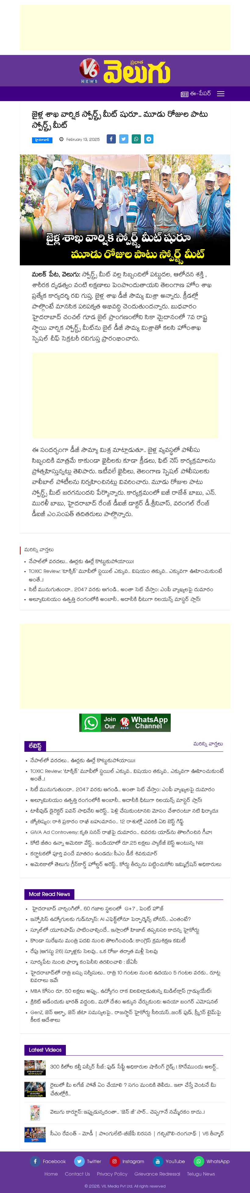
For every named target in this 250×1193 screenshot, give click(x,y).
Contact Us (77, 1174)
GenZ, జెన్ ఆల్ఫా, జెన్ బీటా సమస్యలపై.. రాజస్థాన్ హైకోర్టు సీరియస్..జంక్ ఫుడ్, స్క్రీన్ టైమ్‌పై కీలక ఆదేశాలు (125, 1017)
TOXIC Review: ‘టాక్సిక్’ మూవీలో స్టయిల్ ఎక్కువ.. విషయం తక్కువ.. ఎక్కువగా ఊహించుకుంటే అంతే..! (125, 576)
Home (51, 1174)
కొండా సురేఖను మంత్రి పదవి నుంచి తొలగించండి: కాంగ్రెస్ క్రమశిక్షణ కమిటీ (108, 941)
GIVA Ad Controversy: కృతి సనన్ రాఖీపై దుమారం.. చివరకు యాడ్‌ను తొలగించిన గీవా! (121, 833)
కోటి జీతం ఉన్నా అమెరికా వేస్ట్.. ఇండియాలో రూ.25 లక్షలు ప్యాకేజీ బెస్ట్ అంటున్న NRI (116, 843)
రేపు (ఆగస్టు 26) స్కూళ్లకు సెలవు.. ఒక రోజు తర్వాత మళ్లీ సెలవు (94, 952)
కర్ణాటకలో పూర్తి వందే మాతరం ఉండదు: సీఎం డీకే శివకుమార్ (94, 854)
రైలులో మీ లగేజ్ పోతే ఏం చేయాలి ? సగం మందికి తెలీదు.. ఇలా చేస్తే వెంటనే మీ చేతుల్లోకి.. (133, 1090)
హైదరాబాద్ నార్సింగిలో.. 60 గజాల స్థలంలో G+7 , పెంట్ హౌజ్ (97, 909)
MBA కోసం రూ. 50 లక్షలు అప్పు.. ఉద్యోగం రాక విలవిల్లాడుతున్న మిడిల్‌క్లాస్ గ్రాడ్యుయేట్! (121, 991)
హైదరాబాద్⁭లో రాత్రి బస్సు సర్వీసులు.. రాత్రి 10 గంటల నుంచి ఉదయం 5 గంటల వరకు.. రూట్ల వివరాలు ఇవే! (125, 977)
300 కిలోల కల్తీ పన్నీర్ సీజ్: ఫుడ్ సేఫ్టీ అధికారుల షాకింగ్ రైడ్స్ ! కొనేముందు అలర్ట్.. (134, 1067)
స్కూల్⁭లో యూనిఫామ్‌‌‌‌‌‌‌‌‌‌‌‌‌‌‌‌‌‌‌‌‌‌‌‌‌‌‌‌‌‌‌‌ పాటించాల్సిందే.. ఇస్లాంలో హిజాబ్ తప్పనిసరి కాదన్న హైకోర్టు (114, 930)
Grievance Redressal (157, 1174)
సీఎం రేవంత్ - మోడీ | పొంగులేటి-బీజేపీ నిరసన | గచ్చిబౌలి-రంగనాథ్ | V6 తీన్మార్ (137, 1134)
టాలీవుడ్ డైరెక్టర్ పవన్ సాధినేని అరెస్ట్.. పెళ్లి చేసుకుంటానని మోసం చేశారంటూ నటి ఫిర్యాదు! (124, 811)
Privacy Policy (112, 1174)
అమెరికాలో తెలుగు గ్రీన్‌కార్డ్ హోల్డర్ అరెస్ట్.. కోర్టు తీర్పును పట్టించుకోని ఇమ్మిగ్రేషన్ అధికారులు (126, 865)
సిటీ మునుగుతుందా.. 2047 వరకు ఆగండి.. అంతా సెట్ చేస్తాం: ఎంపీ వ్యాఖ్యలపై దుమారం (121, 590)
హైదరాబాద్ (42, 140)
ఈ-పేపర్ (200, 93)
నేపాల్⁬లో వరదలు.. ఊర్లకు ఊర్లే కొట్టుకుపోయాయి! (81, 562)
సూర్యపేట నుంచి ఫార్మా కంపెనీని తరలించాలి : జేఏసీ (84, 962)
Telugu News (201, 1174)
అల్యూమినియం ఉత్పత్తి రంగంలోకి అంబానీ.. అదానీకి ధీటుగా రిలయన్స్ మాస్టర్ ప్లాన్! (115, 600)
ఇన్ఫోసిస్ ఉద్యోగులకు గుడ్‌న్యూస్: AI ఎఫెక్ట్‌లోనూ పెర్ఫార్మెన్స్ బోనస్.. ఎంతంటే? (110, 920)
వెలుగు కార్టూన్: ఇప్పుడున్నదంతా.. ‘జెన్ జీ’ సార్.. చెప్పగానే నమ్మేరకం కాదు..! (127, 1112)
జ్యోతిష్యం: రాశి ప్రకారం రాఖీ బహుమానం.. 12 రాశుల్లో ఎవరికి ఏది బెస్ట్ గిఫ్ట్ (107, 822)
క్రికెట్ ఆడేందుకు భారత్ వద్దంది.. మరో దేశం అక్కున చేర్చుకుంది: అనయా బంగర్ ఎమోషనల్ (124, 1002)
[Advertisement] (125, 27)
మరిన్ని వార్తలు (208, 744)
